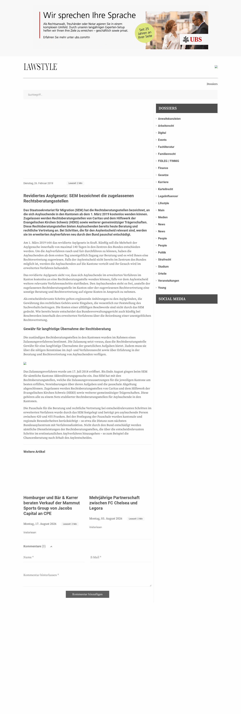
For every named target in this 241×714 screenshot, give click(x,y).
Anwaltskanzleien (169, 118)
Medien (163, 217)
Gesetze (163, 175)
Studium (163, 266)
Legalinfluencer (168, 196)
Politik (162, 252)
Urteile (162, 273)
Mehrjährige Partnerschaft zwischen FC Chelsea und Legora (114, 503)
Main (161, 210)
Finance (163, 168)
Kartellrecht (165, 189)
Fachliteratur (166, 147)
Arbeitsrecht (166, 125)
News (161, 224)
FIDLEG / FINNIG (168, 161)
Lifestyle (163, 203)
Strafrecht (164, 259)
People (162, 238)
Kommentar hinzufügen (87, 594)
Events (162, 140)
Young (162, 287)
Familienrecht (167, 154)
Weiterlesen (29, 532)
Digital (162, 132)
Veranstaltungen (168, 280)
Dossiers (212, 84)
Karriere (163, 182)
